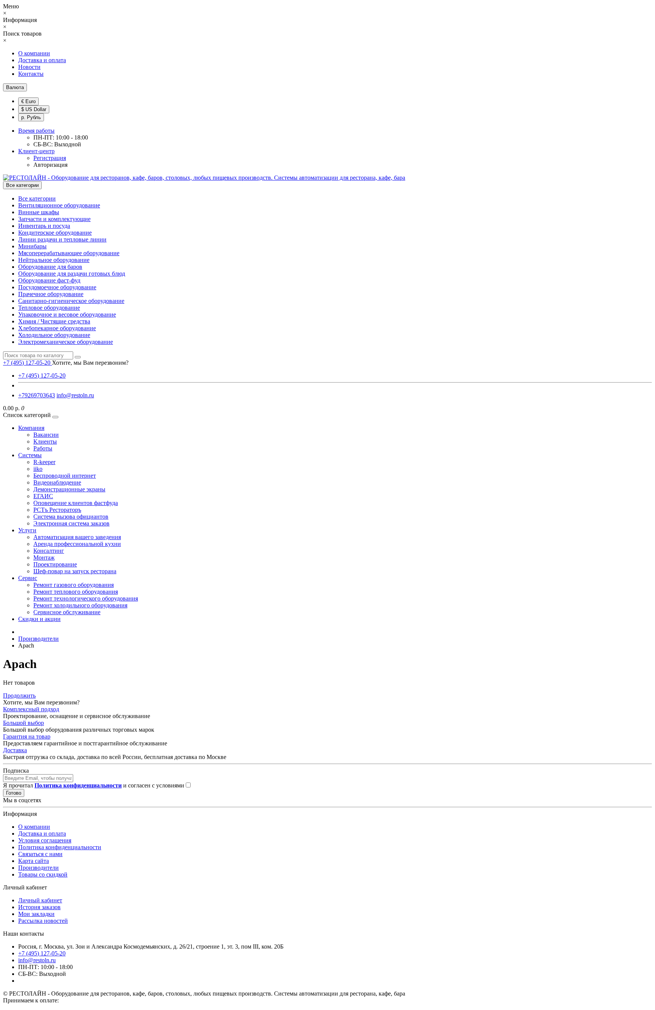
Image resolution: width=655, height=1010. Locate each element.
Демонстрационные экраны (69, 489)
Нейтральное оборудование (53, 260)
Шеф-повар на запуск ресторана (74, 571)
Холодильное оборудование (54, 335)
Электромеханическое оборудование (65, 342)
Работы (42, 448)
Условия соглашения (44, 840)
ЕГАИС (43, 496)
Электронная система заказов (71, 523)
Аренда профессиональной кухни (77, 544)
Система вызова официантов (70, 516)
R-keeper (44, 462)
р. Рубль (31, 117)
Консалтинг (48, 550)
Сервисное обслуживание (66, 612)
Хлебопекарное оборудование (57, 328)
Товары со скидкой (42, 874)
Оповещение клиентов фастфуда (75, 503)
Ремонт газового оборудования (73, 585)
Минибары (32, 246)
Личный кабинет (40, 900)
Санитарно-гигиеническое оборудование (71, 301)
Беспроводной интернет (64, 475)
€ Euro (28, 101)
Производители (38, 867)
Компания (31, 428)
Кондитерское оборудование (55, 232)
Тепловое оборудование (49, 307)
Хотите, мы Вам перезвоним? (90, 362)
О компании (34, 53)
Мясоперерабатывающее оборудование (68, 253)
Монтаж (44, 557)
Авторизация (50, 165)
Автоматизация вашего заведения (77, 537)
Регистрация (49, 158)
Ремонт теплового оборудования (75, 591)
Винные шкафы (38, 212)
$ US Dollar (33, 109)
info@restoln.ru (75, 395)
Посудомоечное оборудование (57, 287)
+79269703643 (36, 395)
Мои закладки (36, 914)
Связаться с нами (40, 854)
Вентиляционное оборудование (59, 205)
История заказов (39, 907)
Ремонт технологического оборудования (85, 598)
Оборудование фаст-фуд (49, 280)
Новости (29, 67)
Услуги (27, 530)
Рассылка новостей (43, 920)
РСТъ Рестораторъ (57, 510)
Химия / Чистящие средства (54, 321)
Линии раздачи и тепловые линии (62, 239)
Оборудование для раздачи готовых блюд (71, 273)
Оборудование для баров (50, 266)
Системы (30, 455)
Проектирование (55, 564)
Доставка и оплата (42, 60)
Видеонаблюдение (57, 482)
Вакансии (46, 434)
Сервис (27, 578)
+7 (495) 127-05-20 (42, 375)
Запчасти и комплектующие (54, 219)
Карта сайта (33, 861)
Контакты (31, 74)
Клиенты (45, 441)
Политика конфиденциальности (59, 847)
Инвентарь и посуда (44, 226)
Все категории (37, 198)
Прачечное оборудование (50, 294)
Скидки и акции (39, 619)
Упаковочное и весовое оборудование (67, 314)
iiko (37, 469)
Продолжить (19, 695)
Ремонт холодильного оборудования (80, 605)
